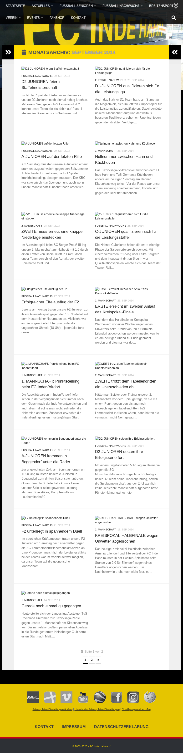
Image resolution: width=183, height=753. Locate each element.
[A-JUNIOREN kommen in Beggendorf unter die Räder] (54, 441)
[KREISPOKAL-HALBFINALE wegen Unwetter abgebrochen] (128, 520)
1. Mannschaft (105, 150)
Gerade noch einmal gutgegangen (51, 606)
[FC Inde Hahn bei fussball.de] (47, 702)
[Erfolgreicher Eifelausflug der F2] (54, 289)
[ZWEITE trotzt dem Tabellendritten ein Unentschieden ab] (128, 366)
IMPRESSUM (74, 727)
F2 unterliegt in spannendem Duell (51, 531)
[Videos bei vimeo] (64, 702)
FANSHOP (57, 17)
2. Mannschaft (31, 225)
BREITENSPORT (161, 6)
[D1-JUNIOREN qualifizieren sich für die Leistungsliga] (128, 71)
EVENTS (33, 17)
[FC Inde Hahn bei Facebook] (114, 702)
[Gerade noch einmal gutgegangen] (54, 593)
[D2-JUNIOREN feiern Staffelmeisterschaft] (54, 69)
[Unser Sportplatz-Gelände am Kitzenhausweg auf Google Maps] (97, 702)
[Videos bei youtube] (80, 702)
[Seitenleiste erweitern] (8, 52)
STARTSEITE (15, 6)
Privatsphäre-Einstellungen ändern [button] (52, 709)
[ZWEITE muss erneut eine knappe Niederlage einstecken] (54, 216)
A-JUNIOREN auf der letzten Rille (51, 156)
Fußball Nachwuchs (36, 75)
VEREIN (11, 17)
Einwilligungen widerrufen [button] (136, 709)
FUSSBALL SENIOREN (76, 6)
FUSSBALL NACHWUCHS (120, 6)
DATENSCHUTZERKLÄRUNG (121, 727)
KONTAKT (78, 17)
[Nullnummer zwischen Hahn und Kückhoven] (128, 143)
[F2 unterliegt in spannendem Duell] (54, 518)
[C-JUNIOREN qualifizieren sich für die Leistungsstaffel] (128, 216)
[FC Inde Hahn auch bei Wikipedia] (147, 702)
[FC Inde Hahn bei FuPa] (33, 702)
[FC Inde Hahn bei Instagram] (130, 702)
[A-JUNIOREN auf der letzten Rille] (54, 143)
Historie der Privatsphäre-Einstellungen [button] (97, 709)
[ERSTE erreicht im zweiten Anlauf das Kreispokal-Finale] (128, 291)
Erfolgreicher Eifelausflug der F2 (50, 302)
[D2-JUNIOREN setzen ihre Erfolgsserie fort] (128, 439)
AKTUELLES (41, 6)
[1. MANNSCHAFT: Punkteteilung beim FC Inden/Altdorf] (54, 366)
